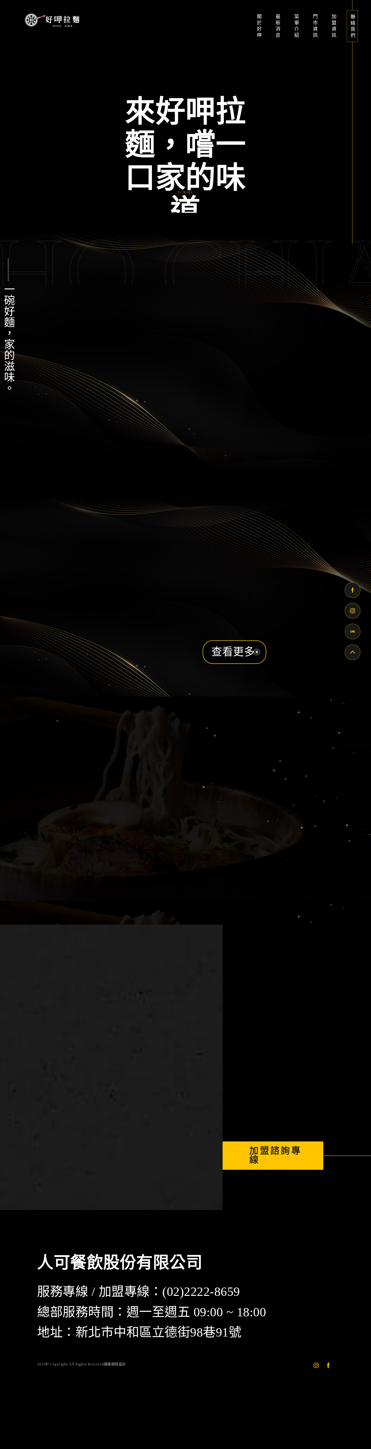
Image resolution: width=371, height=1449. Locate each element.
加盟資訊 (333, 26)
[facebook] (328, 1375)
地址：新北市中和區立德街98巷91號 (139, 1343)
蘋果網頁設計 (115, 1375)
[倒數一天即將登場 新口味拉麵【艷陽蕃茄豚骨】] (170, 1143)
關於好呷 (259, 26)
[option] (185, 106)
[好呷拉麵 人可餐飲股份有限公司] (51, 19)
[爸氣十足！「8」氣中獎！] (109, 1143)
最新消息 (277, 26)
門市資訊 (314, 26)
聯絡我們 (352, 26)
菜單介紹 (296, 26)
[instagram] (316, 1375)
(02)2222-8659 (201, 1302)
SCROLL (185, 192)
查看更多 (233, 652)
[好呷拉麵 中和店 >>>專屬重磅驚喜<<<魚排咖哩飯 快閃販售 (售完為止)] (48, 1143)
